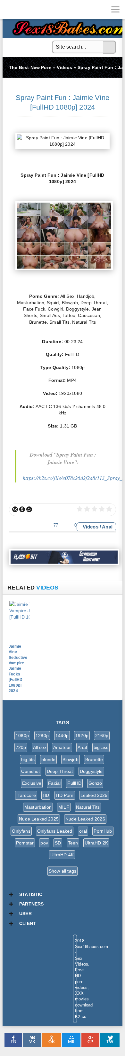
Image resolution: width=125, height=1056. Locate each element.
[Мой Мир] (29, 509)
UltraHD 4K (62, 854)
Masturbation (38, 807)
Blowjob (71, 759)
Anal (107, 526)
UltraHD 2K (96, 842)
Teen (73, 842)
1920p (81, 735)
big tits (28, 759)
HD (46, 795)
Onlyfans (21, 831)
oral (83, 831)
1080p (22, 735)
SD (58, 842)
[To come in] (28, 9)
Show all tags (62, 871)
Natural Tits (88, 807)
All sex (39, 747)
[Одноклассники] (22, 509)
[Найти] (109, 47)
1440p (62, 735)
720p (21, 747)
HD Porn (64, 795)
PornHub (103, 831)
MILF (63, 807)
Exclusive (32, 783)
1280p (42, 735)
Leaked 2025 (94, 795)
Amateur (62, 747)
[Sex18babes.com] (9, 9)
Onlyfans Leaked (54, 831)
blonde (48, 759)
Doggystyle (91, 771)
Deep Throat (60, 771)
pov (44, 842)
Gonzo (95, 783)
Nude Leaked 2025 (39, 818)
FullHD (74, 783)
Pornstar (25, 842)
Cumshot (30, 771)
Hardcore (26, 795)
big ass (101, 747)
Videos (90, 526)
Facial (54, 783)
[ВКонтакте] (15, 509)
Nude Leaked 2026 (85, 818)
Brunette (94, 759)
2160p (101, 735)
